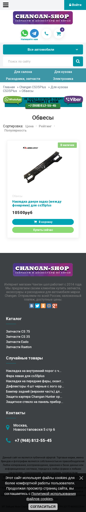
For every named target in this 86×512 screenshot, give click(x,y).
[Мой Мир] (49, 305)
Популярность (15, 130)
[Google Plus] (54, 305)
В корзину (45, 222)
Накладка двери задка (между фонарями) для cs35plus (36, 203)
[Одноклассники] (43, 305)
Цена (29, 126)
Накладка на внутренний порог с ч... (33, 371)
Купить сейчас (43, 229)
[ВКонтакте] (31, 305)
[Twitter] (37, 305)
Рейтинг (45, 126)
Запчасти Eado (17, 342)
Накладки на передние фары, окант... (35, 381)
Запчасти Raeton (19, 347)
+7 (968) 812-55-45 (33, 440)
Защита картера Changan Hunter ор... (34, 397)
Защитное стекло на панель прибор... (34, 402)
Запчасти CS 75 (18, 331)
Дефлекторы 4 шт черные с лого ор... (35, 386)
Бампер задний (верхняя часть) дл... (34, 391)
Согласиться (43, 506)
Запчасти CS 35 (18, 337)
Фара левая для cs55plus (25, 376)
